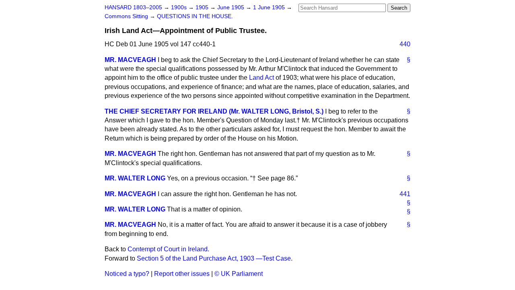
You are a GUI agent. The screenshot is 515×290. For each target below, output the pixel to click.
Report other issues (182, 273)
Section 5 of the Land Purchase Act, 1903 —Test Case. (215, 258)
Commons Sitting (127, 16)
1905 (203, 7)
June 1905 (231, 7)
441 (405, 194)
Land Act (261, 77)
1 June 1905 (269, 7)
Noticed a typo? (127, 273)
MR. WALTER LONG (135, 178)
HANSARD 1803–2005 (133, 7)
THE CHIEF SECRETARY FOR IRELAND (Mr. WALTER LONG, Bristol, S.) (214, 111)
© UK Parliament (238, 273)
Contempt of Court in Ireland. (168, 249)
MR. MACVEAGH (130, 59)
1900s (179, 7)
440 (405, 44)
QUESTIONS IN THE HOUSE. (195, 16)
